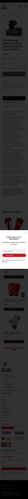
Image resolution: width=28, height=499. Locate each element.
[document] (14, 249)
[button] (25, 232)
